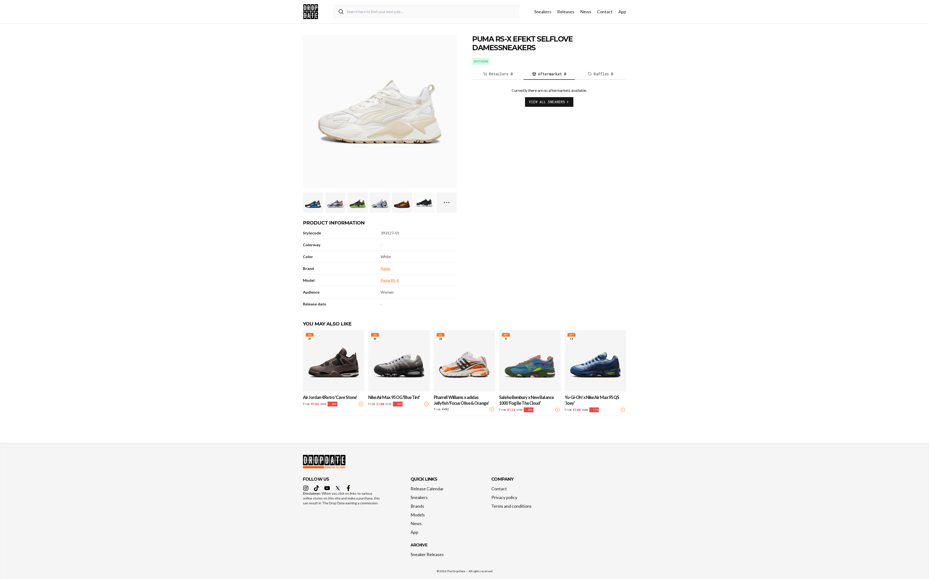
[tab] (498, 74)
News (585, 11)
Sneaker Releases (427, 554)
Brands (417, 506)
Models (418, 514)
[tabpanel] (549, 101)
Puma (385, 268)
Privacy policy (504, 497)
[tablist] (549, 74)
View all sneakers (547, 102)
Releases (565, 11)
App (622, 11)
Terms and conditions (511, 506)
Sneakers (542, 11)
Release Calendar (427, 488)
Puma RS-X (390, 280)
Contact (605, 11)
